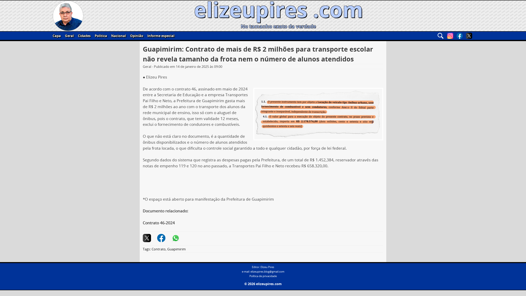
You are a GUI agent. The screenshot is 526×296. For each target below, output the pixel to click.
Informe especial (160, 36)
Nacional (118, 36)
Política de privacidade (263, 276)
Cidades (84, 36)
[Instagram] (450, 36)
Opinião (136, 36)
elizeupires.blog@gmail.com (267, 271)
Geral (69, 36)
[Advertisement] (263, 184)
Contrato (159, 249)
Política (101, 36)
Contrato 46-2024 (159, 222)
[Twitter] (469, 36)
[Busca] (440, 36)
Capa (57, 36)
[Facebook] (460, 36)
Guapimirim (176, 249)
